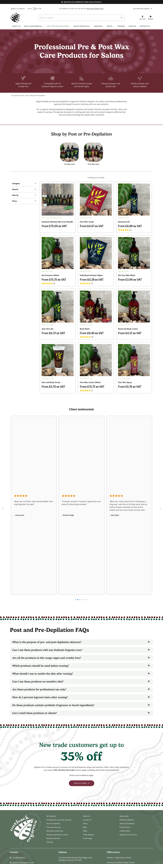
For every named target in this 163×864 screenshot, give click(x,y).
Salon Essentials (82, 26)
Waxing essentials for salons (57, 835)
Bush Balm (85, 329)
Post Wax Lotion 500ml (90, 382)
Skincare (98, 26)
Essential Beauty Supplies (141, 8)
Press (85, 823)
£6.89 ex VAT (130, 225)
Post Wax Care (93, 164)
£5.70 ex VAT (53, 386)
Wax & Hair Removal (33, 26)
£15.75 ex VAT (54, 279)
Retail (110, 26)
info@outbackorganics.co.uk (23, 863)
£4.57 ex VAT (130, 333)
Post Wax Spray (125, 382)
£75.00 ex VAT (54, 225)
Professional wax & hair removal (58, 820)
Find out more (80, 783)
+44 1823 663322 (19, 858)
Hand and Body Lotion (128, 329)
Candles (132, 26)
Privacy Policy (125, 827)
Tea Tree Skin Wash (126, 275)
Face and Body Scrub (51, 382)
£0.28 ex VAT (92, 279)
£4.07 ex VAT (92, 225)
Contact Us (145, 26)
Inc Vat (39, 8)
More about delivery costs (95, 8)
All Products (51, 816)
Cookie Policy (125, 831)
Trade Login (87, 838)
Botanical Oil (124, 222)
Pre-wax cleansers (53, 823)
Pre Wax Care (69, 164)
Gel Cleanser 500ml (50, 275)
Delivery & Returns (127, 820)
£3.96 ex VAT (130, 279)
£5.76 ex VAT (129, 386)
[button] (2, 508)
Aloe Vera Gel (47, 329)
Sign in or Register (18, 8)
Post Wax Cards (87, 222)
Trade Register (88, 835)
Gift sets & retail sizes (54, 831)
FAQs (85, 831)
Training (121, 26)
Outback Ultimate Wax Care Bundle (57, 222)
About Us (16, 26)
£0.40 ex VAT (92, 333)
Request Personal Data (128, 835)
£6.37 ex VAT (53, 333)
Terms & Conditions (127, 823)
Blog (85, 827)
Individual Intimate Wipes (91, 275)
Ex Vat (30, 8)
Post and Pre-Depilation (58, 26)
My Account (124, 816)
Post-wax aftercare (53, 827)
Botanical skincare (53, 838)
